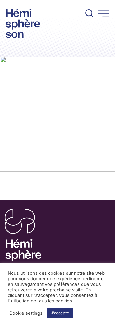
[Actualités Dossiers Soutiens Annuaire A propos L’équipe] (57, 11)
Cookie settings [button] (26, 313)
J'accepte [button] (60, 312)
